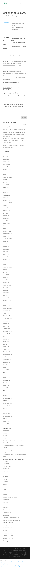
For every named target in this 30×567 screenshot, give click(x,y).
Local (4, 489)
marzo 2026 (6, 162)
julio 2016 (5, 382)
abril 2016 (5, 390)
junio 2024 (6, 215)
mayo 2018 (6, 341)
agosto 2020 (6, 311)
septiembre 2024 (7, 208)
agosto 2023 (6, 241)
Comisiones (6, 463)
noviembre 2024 (7, 203)
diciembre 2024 (7, 200)
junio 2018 (6, 339)
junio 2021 (6, 290)
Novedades (6, 507)
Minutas (5, 494)
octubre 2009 (6, 421)
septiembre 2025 (7, 177)
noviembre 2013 (7, 416)
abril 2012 (5, 418)
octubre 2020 (6, 305)
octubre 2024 (6, 205)
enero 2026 (6, 167)
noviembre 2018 (7, 331)
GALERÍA (5, 476)
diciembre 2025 (7, 169)
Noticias (5, 505)
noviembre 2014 (7, 398)
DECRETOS (6, 469)
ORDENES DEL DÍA (8, 523)
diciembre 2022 (7, 259)
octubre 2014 (6, 400)
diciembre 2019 (7, 316)
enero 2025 (6, 197)
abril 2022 (5, 280)
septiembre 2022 (7, 267)
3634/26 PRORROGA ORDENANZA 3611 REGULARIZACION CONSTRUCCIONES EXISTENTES (14, 134)
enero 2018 (6, 349)
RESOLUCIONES (7, 533)
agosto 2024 (6, 210)
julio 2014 (5, 408)
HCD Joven (6, 479)
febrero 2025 (6, 195)
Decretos (5, 471)
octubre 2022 (6, 264)
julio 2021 (5, 287)
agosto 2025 (6, 179)
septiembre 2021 (7, 285)
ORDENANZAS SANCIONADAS (11, 520)
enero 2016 (6, 393)
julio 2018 (5, 336)
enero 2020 (6, 313)
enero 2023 (6, 257)
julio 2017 (5, 365)
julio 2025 (5, 182)
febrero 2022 (6, 282)
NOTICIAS (5, 502)
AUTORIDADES (7, 430)
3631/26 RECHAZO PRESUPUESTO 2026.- (14, 129)
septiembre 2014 (7, 403)
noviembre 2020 (7, 303)
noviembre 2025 (7, 172)
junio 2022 (6, 275)
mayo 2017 (6, 370)
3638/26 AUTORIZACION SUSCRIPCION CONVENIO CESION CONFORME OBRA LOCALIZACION (13, 140)
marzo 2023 (6, 254)
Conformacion (7, 466)
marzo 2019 (6, 326)
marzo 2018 (6, 346)
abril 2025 (5, 190)
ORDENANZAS (7, 512)
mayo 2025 (6, 187)
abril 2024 (5, 221)
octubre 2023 (6, 236)
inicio (4, 487)
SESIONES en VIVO (8, 538)
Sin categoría (15, 16)
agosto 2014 (6, 406)
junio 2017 (6, 367)
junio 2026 (6, 159)
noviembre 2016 (7, 375)
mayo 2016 (6, 388)
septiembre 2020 (7, 308)
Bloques (5, 433)
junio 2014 (6, 411)
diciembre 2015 (7, 395)
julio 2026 (5, 156)
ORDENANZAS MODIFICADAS (11, 517)
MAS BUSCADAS (7, 492)
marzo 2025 (6, 192)
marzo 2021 (6, 298)
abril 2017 (5, 372)
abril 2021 (5, 295)
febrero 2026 (6, 164)
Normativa (6, 499)
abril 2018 (5, 344)
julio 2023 (5, 244)
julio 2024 (5, 213)
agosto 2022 (6, 269)
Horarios (5, 481)
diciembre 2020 (7, 300)
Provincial (5, 530)
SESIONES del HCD (8, 535)
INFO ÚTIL (6, 484)
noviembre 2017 (7, 354)
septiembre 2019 (7, 318)
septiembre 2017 (7, 359)
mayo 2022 (6, 277)
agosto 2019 (6, 321)
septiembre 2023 (7, 239)
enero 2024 (6, 228)
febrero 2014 (6, 413)
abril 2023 (5, 251)
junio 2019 (6, 323)
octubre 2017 (6, 357)
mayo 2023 (6, 249)
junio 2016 (6, 385)
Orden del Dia (6, 510)
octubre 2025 (6, 174)
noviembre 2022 (7, 262)
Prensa (5, 525)
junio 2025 (6, 185)
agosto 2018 (6, 334)
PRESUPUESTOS (7, 528)
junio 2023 (6, 246)
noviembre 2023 (7, 233)
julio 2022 (5, 272)
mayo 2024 (6, 218)
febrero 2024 (6, 226)
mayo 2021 (6, 293)
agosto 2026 (6, 154)
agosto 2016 (6, 380)
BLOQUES (5, 436)
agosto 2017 (6, 362)
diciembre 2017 (7, 352)
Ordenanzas (6, 515)
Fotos (4, 474)
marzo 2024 (6, 223)
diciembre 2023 (7, 231)
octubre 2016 (6, 377)
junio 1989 (6, 424)
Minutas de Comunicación (10, 497)
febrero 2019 (6, 328)
